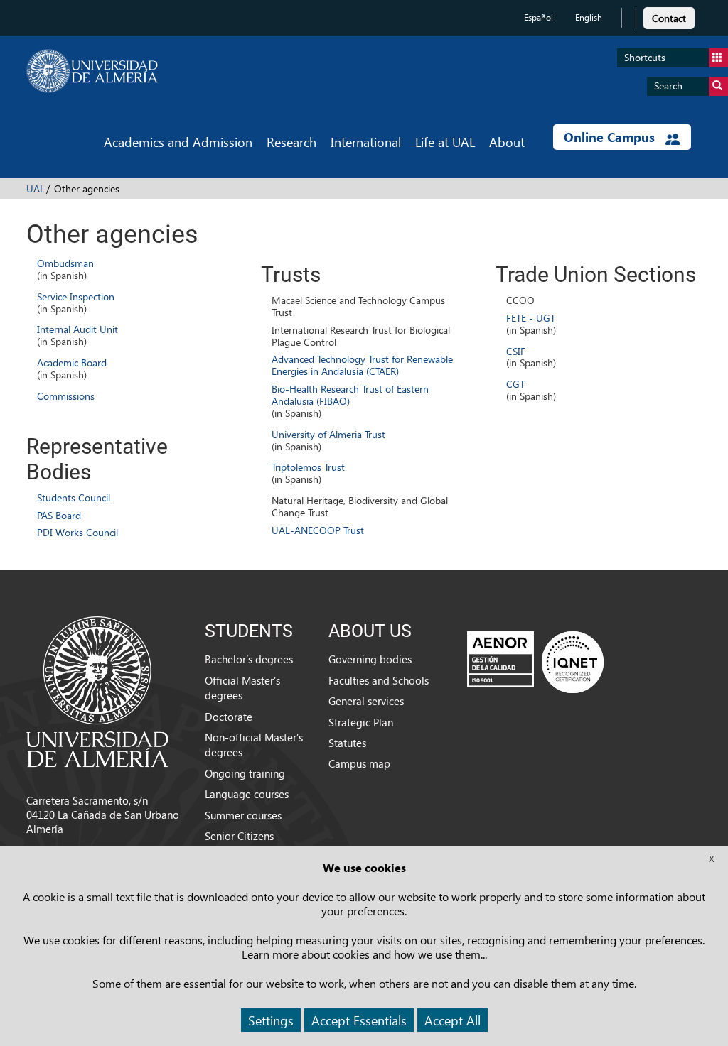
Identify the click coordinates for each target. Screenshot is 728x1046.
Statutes (347, 743)
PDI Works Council (77, 532)
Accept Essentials (359, 1020)
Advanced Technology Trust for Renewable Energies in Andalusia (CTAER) (362, 365)
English (588, 17)
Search (668, 85)
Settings (271, 1020)
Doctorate (228, 716)
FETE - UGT (530, 318)
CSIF (515, 351)
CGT (515, 384)
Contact (669, 18)
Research (291, 142)
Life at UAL (445, 142)
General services (366, 701)
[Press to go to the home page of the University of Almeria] (92, 71)
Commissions (66, 396)
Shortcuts (644, 57)
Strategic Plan (360, 722)
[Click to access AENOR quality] (535, 662)
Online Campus (611, 137)
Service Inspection (75, 296)
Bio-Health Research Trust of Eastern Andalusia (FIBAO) (350, 395)
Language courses (247, 794)
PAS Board (59, 515)
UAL (35, 188)
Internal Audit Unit (77, 329)
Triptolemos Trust (308, 467)
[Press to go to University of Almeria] (97, 690)
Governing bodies (370, 659)
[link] (669, 16)
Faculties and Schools (378, 680)
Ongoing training (245, 773)
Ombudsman (65, 263)
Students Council (73, 497)
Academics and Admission (178, 142)
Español (538, 17)
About (507, 142)
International (366, 142)
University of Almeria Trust (328, 434)
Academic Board (72, 362)
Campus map (359, 763)
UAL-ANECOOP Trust (318, 530)
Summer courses (243, 815)
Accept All (452, 1020)
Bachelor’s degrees (249, 659)
